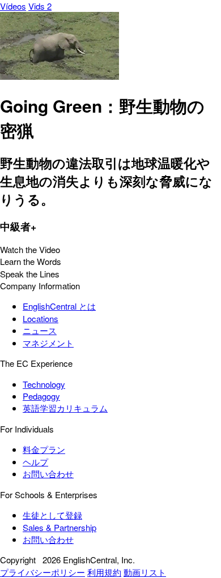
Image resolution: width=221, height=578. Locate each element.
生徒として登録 (52, 515)
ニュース (40, 330)
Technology (44, 384)
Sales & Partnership (59, 527)
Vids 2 (40, 6)
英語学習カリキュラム (65, 408)
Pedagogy (41, 396)
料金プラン (44, 449)
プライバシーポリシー (42, 572)
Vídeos (13, 6)
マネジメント (48, 343)
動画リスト (145, 572)
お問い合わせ (48, 473)
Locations (40, 318)
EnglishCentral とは (59, 306)
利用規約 (104, 572)
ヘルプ (35, 462)
